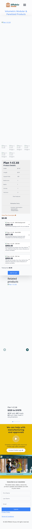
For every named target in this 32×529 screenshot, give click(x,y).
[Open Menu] (24, 5)
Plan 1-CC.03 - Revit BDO (14, 232)
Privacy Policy (6, 512)
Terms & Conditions (8, 516)
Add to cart (13, 273)
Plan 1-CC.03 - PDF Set (13, 256)
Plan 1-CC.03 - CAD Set (13, 243)
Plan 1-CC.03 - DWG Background (16, 222)
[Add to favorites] (23, 293)
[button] (27, 349)
